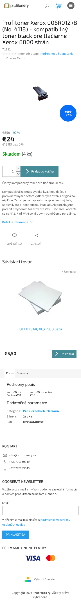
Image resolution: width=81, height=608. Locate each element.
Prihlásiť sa (15, 534)
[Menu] (70, 5)
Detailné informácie (15, 222)
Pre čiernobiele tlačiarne (41, 411)
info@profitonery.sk (22, 455)
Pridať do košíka (42, 171)
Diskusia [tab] (22, 373)
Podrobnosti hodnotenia (56, 54)
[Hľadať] (47, 5)
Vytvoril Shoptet (45, 579)
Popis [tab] (10, 373)
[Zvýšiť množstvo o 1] (18, 168)
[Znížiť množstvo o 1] (18, 174)
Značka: (15, 58)
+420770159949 (19, 462)
